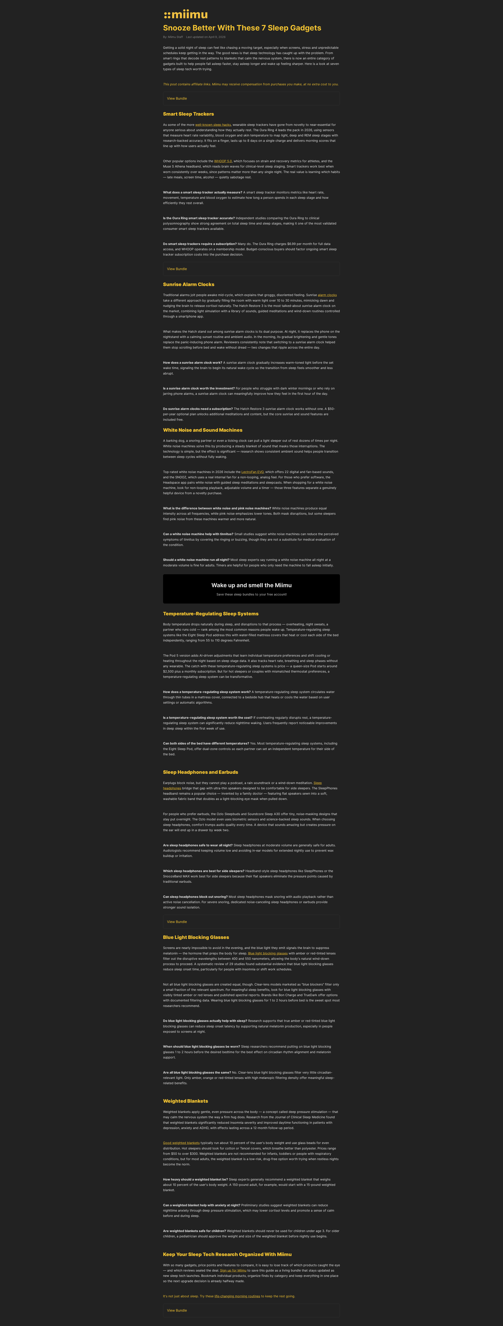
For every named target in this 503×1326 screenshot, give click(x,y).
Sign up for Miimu (233, 1270)
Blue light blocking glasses (268, 953)
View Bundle (177, 98)
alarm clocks (327, 295)
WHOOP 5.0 (223, 161)
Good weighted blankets (181, 1143)
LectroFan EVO (252, 472)
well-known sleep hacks (213, 125)
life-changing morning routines (237, 1296)
